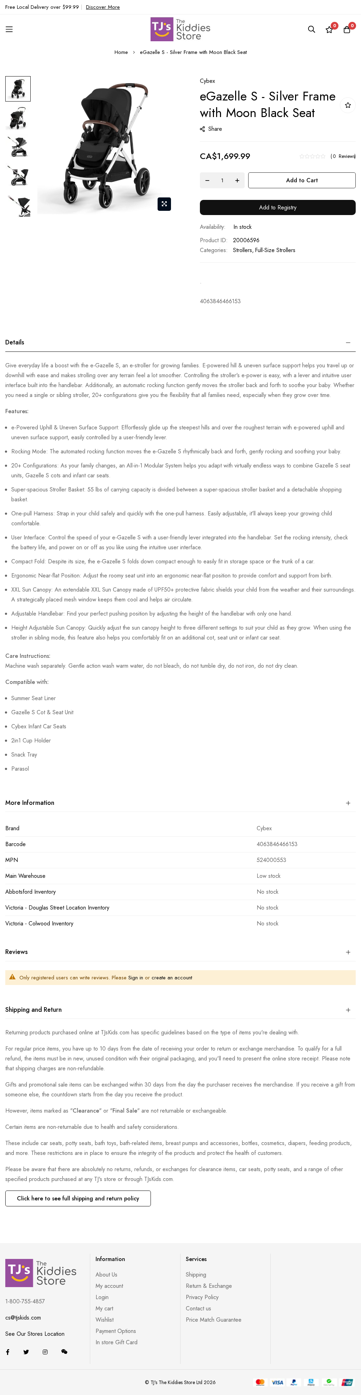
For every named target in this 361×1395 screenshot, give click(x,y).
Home (121, 52)
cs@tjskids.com (23, 1318)
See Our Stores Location (35, 1334)
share (215, 129)
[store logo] (180, 29)
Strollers (242, 250)
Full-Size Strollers (275, 250)
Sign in (135, 977)
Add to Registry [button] (277, 207)
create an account (172, 977)
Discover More (103, 7)
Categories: (214, 250)
